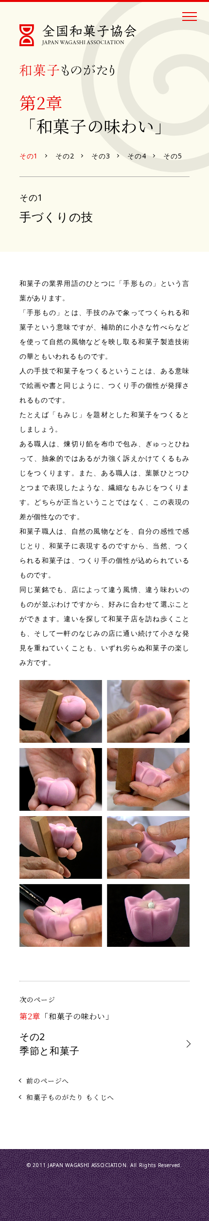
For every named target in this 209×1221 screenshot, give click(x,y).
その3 (100, 155)
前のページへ (47, 1080)
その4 (136, 155)
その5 (172, 155)
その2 (64, 155)
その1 (28, 155)
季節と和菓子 (49, 1043)
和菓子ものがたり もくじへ (70, 1097)
